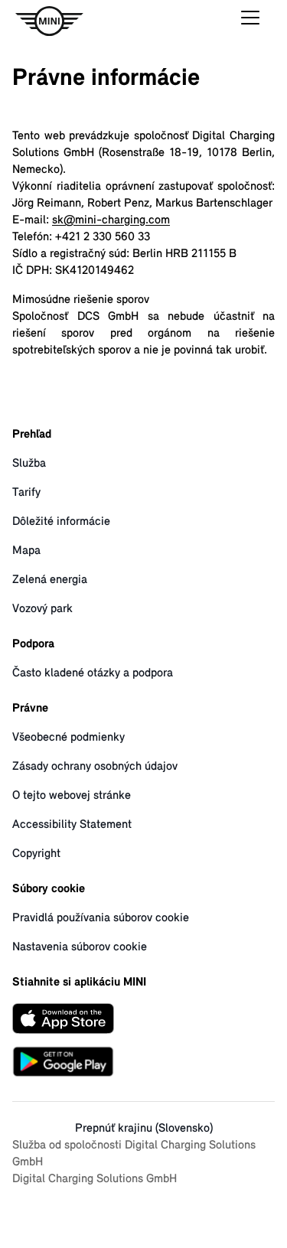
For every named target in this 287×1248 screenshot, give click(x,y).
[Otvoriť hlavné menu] (250, 21)
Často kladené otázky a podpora (92, 673)
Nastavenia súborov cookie (79, 947)
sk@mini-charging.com (111, 220)
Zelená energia (49, 580)
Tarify (26, 493)
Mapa (26, 551)
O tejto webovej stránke (71, 796)
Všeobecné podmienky (68, 738)
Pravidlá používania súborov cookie (100, 918)
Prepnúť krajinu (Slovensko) (144, 1129)
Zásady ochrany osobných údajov (95, 767)
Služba (29, 464)
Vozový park (42, 609)
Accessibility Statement (72, 825)
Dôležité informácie (61, 522)
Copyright (36, 854)
